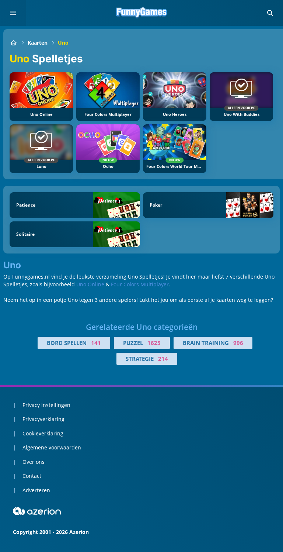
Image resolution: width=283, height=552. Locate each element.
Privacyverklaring (43, 418)
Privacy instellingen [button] (46, 404)
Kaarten (38, 42)
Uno (63, 42)
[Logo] (141, 13)
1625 (154, 342)
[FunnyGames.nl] (13, 42)
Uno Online (90, 284)
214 (163, 358)
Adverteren (36, 490)
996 (238, 342)
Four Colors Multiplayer (140, 284)
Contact (31, 475)
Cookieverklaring (42, 433)
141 (96, 342)
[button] (270, 13)
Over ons (33, 461)
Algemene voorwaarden (51, 447)
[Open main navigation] (13, 13)
